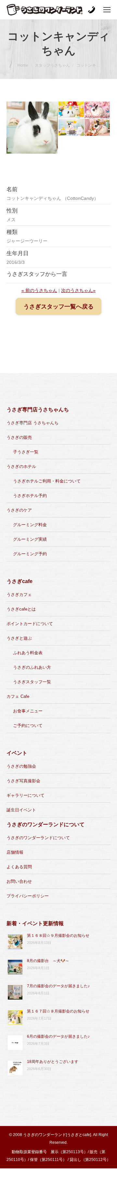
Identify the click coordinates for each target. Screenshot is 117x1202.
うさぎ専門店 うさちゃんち (32, 422)
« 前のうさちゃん (39, 290)
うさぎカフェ (19, 594)
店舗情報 (14, 852)
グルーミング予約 (30, 553)
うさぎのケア (19, 510)
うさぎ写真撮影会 (23, 780)
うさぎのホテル (21, 466)
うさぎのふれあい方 (32, 667)
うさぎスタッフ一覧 (32, 681)
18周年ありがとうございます (52, 1061)
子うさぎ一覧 (25, 451)
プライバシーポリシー (27, 895)
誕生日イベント (21, 809)
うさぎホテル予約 (30, 495)
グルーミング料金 (30, 524)
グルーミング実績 (30, 539)
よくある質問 (19, 866)
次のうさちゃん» (78, 290)
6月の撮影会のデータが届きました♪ (58, 1036)
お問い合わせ (19, 881)
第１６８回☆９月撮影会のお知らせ (58, 935)
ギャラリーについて (25, 795)
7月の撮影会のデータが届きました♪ (58, 986)
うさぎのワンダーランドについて (38, 837)
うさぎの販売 (19, 437)
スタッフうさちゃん (52, 65)
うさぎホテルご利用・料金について (47, 481)
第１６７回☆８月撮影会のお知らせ (58, 1011)
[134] (32, 128)
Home (23, 65)
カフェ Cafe (17, 696)
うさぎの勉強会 (21, 766)
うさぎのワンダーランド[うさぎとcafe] (57, 1134)
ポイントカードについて (29, 623)
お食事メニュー (28, 711)
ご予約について (28, 725)
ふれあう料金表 (28, 652)
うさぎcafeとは (21, 609)
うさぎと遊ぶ (19, 638)
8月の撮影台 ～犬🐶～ (48, 960)
